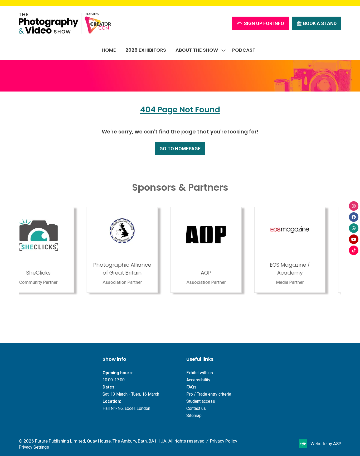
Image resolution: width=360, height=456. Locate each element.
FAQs (191, 387)
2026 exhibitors (145, 50)
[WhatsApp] (353, 228)
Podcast (243, 50)
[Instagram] (353, 206)
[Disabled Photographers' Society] (222, 249)
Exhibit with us (199, 372)
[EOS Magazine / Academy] (138, 249)
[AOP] (54, 249)
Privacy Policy (223, 441)
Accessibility (198, 379)
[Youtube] (353, 239)
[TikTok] (353, 250)
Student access (200, 401)
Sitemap (194, 415)
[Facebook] (353, 217)
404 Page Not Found (180, 109)
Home (109, 50)
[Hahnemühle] (305, 249)
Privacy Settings (34, 447)
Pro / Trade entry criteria (208, 394)
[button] (260, 23)
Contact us (196, 408)
